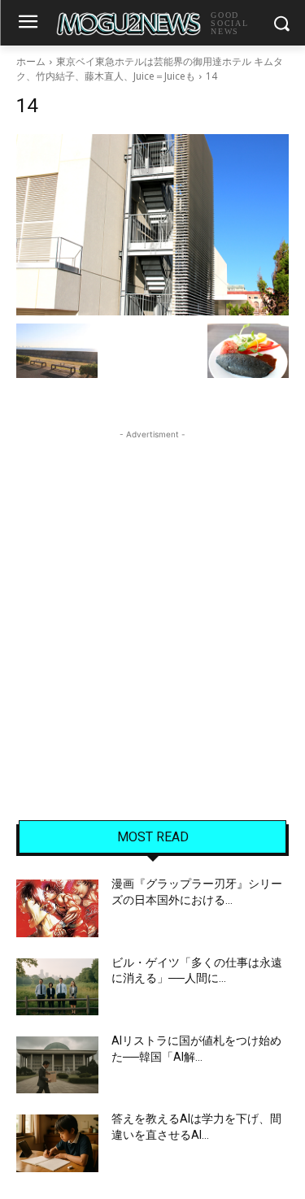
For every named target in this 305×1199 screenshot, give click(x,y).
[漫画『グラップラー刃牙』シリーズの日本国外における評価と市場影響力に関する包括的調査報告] (57, 908)
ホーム (31, 61)
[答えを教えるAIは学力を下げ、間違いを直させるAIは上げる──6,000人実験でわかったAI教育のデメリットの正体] (57, 1142)
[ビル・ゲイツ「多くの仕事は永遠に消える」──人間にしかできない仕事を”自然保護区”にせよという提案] (57, 986)
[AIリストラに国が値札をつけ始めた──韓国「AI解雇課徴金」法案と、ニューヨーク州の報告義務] (57, 1064)
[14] (152, 224)
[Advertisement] (152, 595)
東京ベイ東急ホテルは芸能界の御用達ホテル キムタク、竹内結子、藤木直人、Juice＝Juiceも (149, 68)
